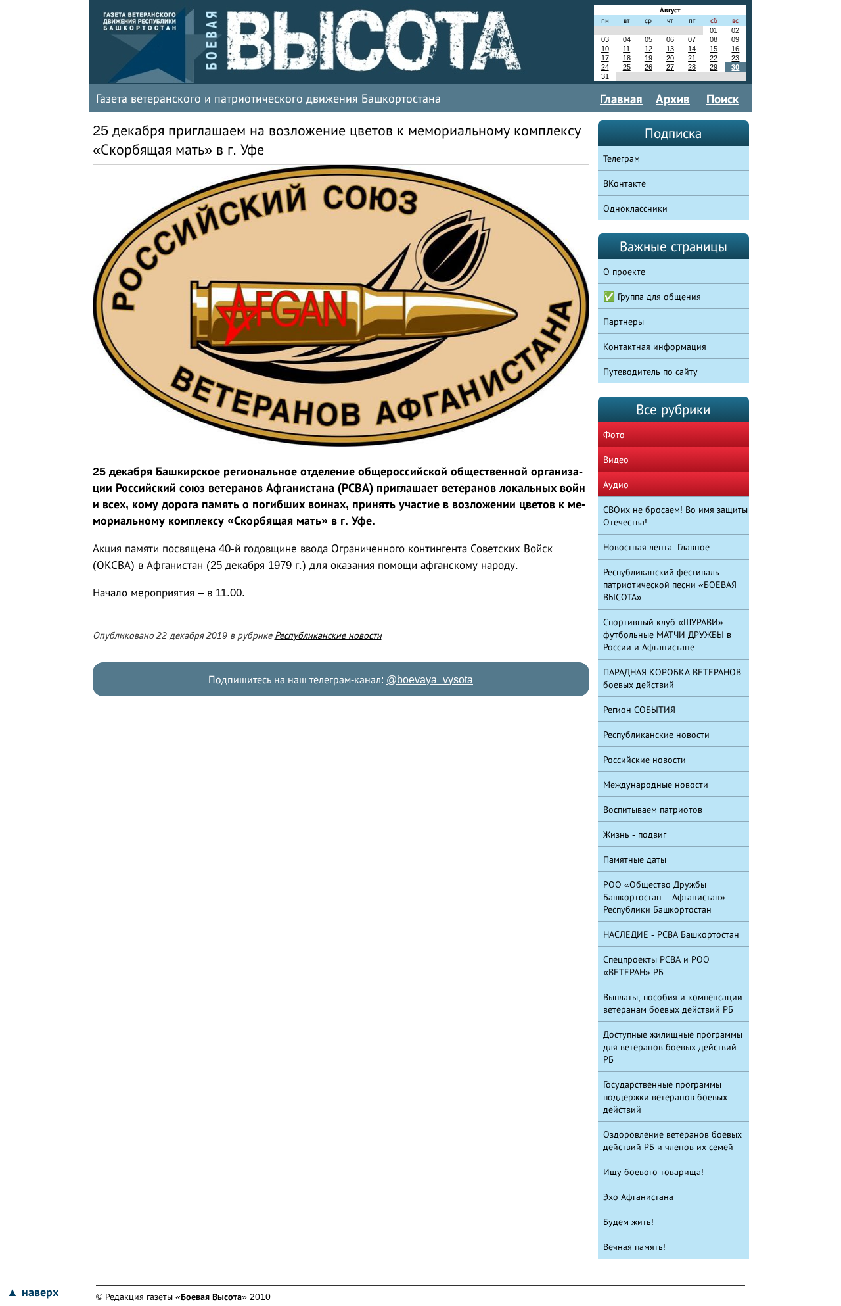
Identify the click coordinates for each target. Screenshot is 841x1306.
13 (670, 49)
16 (735, 49)
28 (692, 67)
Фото (614, 434)
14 (692, 49)
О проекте (624, 271)
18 (627, 58)
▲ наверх (32, 1292)
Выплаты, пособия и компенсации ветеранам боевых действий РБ (672, 1003)
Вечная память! (634, 1247)
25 (627, 67)
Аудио (616, 484)
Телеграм (621, 158)
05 (648, 39)
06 (670, 39)
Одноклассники (635, 208)
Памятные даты (634, 859)
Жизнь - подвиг (634, 834)
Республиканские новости (328, 635)
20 (670, 58)
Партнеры (623, 321)
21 (692, 58)
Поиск (722, 98)
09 (735, 39)
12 (648, 49)
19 (648, 58)
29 (713, 67)
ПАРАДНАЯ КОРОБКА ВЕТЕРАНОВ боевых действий (672, 678)
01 (713, 30)
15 (713, 49)
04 (627, 39)
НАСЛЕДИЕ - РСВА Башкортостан (671, 934)
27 (670, 67)
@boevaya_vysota (429, 679)
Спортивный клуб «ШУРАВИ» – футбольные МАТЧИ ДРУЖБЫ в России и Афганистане (667, 634)
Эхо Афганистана (638, 1197)
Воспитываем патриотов (652, 809)
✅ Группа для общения (652, 296)
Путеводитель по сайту (650, 371)
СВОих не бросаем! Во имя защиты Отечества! (675, 515)
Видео (616, 459)
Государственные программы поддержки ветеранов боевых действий (665, 1097)
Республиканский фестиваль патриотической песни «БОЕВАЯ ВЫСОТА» (670, 584)
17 (605, 58)
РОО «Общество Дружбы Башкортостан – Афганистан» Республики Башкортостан (664, 897)
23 (735, 58)
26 (648, 67)
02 (735, 30)
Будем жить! (628, 1222)
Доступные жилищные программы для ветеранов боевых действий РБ (672, 1047)
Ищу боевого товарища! (653, 1172)
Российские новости (644, 759)
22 (713, 58)
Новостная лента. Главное (656, 547)
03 (605, 39)
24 (605, 67)
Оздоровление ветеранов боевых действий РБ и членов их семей (672, 1140)
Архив (673, 98)
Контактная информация (654, 346)
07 (692, 39)
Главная (621, 98)
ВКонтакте (624, 183)
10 (605, 49)
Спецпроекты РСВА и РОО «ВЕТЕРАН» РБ (656, 965)
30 (735, 67)
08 (713, 39)
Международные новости (655, 784)
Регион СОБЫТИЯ (639, 709)
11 (626, 49)
